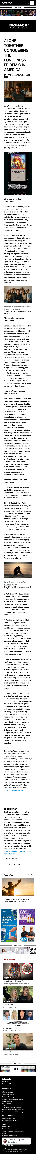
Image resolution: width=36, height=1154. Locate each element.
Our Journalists (7, 1084)
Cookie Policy (6, 1129)
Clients (4, 1106)
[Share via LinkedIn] (14, 864)
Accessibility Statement (9, 1135)
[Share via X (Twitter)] (10, 864)
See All (30, 874)
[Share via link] (19, 864)
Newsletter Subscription (9, 1120)
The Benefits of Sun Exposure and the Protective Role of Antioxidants (17, 900)
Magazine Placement (8, 1095)
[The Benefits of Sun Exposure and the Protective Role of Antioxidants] (18, 887)
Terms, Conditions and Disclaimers (13, 1131)
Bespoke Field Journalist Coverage (13, 1112)
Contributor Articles (10, 858)
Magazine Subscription (9, 1118)
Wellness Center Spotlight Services (13, 1110)
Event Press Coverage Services (11, 1107)
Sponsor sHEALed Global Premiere (12, 1099)
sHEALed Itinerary (7, 1101)
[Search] (28, 3)
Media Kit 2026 (6, 1088)
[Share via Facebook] (5, 864)
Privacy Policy (6, 1127)
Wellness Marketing (8, 1097)
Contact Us (5, 1086)
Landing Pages (6, 1103)
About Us (5, 1081)
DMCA (4, 1133)
